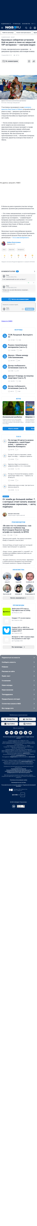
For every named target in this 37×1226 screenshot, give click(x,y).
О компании (6, 680)
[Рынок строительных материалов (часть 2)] (5, 347)
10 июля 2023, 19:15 (6, 55)
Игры (18, 399)
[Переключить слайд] (33, 407)
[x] (25, 732)
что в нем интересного (20, 237)
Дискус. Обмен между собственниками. (18, 356)
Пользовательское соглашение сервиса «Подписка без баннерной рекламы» (18, 785)
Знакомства (26, 23)
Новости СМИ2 (6, 321)
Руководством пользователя (18, 768)
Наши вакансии (7, 690)
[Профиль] (35, 27)
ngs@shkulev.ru (26, 753)
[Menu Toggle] (2, 27)
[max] (21, 732)
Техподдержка (7, 694)
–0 (33, 282)
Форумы (18, 330)
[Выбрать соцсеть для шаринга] (34, 61)
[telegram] (7, 732)
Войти (7, 309)
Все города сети (7, 708)
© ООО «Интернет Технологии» (18, 802)
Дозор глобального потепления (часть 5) (17, 387)
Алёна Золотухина (14, 242)
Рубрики (5, 667)
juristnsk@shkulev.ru (21, 755)
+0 (28, 282)
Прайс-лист (6, 676)
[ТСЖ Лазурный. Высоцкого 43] (5, 337)
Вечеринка (21, 249)
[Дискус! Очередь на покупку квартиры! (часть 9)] (5, 378)
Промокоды (17, 23)
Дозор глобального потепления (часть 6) (17, 367)
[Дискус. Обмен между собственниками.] (5, 358)
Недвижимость (6, 23)
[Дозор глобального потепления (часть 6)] (5, 368)
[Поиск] (26, 27)
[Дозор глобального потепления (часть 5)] (5, 388)
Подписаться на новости (11, 657)
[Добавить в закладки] (29, 61)
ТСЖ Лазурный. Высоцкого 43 (20, 336)
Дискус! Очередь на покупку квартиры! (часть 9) (21, 377)
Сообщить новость (9, 662)
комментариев (11, 61)
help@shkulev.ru (14, 756)
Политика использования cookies (18, 780)
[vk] (11, 732)
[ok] (16, 732)
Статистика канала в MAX (11, 704)
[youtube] (30, 732)
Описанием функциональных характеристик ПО (18, 770)
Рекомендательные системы (18, 782)
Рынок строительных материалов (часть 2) (17, 346)
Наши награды (7, 685)
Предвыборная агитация (11, 699)
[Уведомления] (30, 27)
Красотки (11, 249)
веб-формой (32, 756)
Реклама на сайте (8, 671)
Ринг (4, 249)
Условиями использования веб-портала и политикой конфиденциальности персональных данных (18, 772)
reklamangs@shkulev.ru (27, 761)
